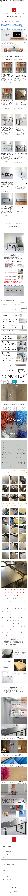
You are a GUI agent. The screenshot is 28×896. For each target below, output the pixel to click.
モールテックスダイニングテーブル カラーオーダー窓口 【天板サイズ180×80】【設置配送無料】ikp (20, 76)
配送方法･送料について (8, 879)
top (3, 882)
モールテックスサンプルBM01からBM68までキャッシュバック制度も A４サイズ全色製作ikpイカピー (20, 102)
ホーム (2, 21)
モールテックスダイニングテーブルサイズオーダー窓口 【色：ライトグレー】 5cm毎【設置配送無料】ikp (20, 129)
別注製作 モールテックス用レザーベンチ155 (20, 207)
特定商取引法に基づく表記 (8, 864)
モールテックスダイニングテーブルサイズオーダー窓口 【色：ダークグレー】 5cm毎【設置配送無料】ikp (7, 129)
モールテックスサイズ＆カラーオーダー (13, 21)
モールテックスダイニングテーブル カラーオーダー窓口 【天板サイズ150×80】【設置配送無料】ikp (7, 76)
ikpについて (5, 854)
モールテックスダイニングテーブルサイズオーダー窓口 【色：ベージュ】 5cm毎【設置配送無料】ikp (7, 155)
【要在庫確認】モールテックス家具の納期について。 (13, 25)
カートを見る (5, 873)
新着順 (20, 59)
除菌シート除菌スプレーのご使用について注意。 (12, 24)
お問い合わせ (5, 870)
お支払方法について (7, 876)
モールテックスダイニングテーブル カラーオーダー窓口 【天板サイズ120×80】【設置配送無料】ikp (7, 102)
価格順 (15, 59)
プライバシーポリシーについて (9, 861)
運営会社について (6, 857)
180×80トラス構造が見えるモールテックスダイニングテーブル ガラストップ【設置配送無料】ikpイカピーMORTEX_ (20, 156)
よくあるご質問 (6, 867)
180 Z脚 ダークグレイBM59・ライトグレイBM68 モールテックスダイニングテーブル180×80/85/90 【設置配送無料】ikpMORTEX (7, 209)
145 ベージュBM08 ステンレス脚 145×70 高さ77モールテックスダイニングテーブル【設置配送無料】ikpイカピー (20, 182)
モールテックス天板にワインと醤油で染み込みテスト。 (13, 29)
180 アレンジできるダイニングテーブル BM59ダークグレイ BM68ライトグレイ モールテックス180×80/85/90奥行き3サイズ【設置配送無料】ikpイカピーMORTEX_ (7, 183)
